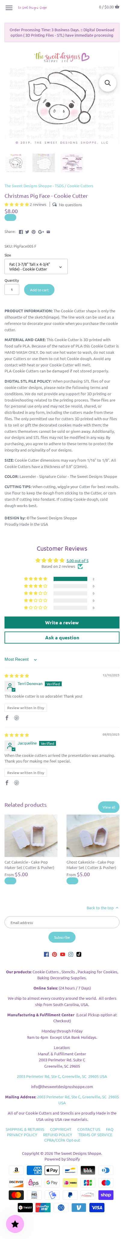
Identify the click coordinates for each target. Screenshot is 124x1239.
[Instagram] (70, 954)
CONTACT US (88, 1129)
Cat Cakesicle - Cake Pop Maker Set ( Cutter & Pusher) (29, 864)
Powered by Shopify (62, 1158)
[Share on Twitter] (27, 230)
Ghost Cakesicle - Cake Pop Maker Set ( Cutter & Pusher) (91, 864)
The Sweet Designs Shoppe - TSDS (34, 185)
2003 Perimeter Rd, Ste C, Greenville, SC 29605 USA (62, 1076)
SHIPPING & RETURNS (25, 1129)
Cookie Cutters (80, 185)
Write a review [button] (62, 622)
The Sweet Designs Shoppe (77, 1153)
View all (109, 807)
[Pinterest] (54, 954)
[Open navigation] (9, 7)
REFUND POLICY (57, 1134)
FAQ (109, 1129)
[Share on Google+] (41, 230)
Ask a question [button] (62, 637)
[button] (17, 204)
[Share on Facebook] (21, 230)
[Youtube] (62, 954)
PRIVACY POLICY (22, 1134)
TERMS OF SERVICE (95, 1134)
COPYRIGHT (60, 1129)
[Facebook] (46, 954)
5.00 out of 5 (77, 560)
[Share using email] (48, 230)
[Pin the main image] (34, 230)
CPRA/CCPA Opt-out (62, 1140)
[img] (17, 675)
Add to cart (39, 289)
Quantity (12, 280)
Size (8, 255)
